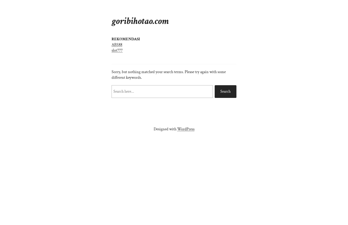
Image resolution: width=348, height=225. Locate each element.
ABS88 (117, 44)
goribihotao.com (140, 21)
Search (225, 91)
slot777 (117, 50)
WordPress (186, 129)
